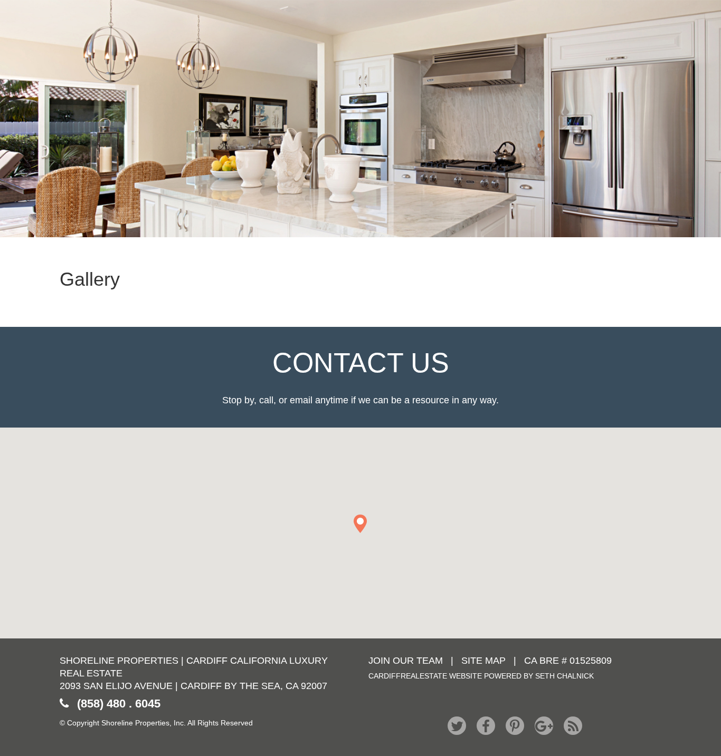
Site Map (483, 660)
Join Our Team (405, 660)
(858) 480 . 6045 (118, 703)
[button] (360, 524)
